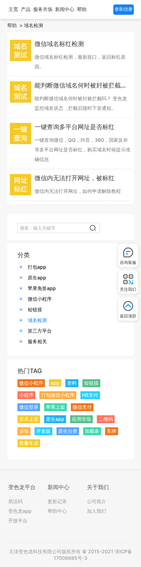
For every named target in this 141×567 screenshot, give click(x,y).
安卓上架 (28, 419)
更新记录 (57, 501)
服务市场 (42, 9)
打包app (37, 267)
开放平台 (17, 520)
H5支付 (90, 395)
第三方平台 (40, 331)
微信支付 (82, 407)
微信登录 (28, 407)
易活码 (15, 501)
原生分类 (67, 431)
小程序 (26, 395)
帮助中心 (57, 511)
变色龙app (19, 511)
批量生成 (28, 443)
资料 (72, 383)
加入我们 (96, 511)
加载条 (92, 431)
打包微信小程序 (58, 395)
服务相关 (37, 341)
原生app (37, 277)
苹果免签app (42, 288)
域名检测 (33, 25)
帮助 (82, 9)
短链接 (35, 309)
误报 (24, 431)
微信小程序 (40, 299)
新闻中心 (64, 9)
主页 (13, 9)
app (55, 383)
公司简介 (96, 501)
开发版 (43, 431)
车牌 (111, 431)
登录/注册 (123, 9)
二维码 (106, 419)
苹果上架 (55, 407)
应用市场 (81, 419)
